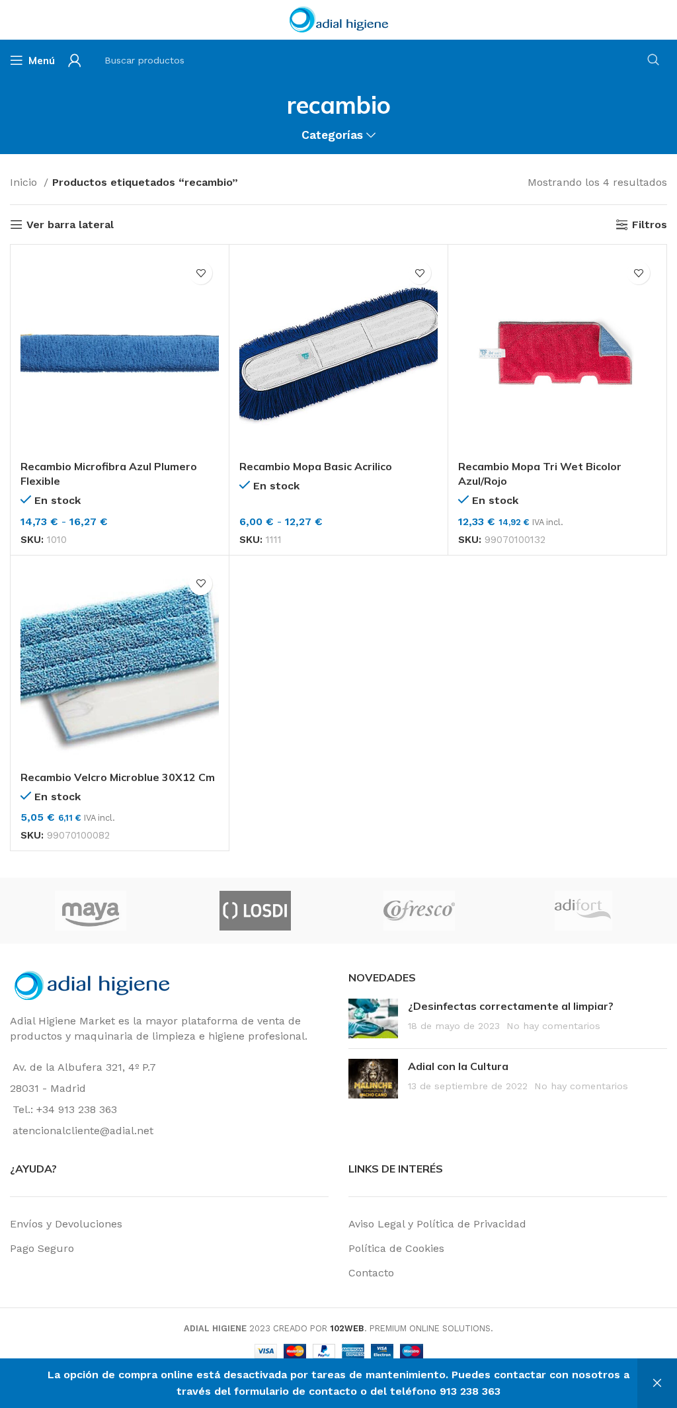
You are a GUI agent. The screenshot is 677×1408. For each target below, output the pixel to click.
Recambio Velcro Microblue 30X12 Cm (117, 777)
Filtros (649, 224)
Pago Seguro (42, 1248)
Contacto (371, 1272)
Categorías (332, 136)
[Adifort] (105, 911)
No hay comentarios (553, 1025)
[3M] (270, 911)
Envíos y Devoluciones (66, 1224)
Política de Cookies (396, 1248)
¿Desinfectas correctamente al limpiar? (511, 1006)
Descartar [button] (657, 1383)
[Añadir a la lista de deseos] (200, 272)
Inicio (25, 182)
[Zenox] (434, 911)
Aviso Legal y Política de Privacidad (437, 1224)
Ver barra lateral (70, 224)
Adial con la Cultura (458, 1066)
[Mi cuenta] (74, 60)
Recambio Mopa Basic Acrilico (315, 466)
